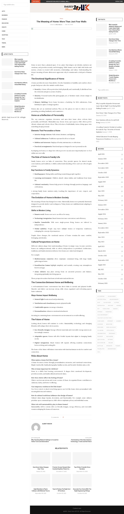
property (100, 336)
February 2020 (102, 283)
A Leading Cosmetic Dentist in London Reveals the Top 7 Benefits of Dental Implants (21, 97)
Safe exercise (101, 342)
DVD (98, 308)
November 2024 (103, 209)
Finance (4, 19)
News (3, 47)
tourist (117, 345)
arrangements (113, 299)
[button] (42, 1)
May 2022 (101, 274)
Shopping (5, 35)
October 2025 (102, 172)
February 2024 (102, 219)
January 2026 (102, 159)
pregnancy (112, 333)
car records (107, 302)
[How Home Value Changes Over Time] (7, 74)
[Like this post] (64, 417)
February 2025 (102, 200)
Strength (109, 345)
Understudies (112, 349)
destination (101, 305)
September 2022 (103, 260)
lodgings (100, 324)
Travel (4, 43)
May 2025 (101, 196)
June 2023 (101, 237)
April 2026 (101, 154)
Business (5, 15)
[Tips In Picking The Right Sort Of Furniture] (61, 480)
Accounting (100, 296)
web (98, 352)
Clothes (116, 302)
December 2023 (103, 228)
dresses (118, 305)
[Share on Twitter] (68, 417)
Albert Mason (58, 24)
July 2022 (101, 269)
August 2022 (102, 265)
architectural (101, 299)
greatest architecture (104, 318)
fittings (99, 311)
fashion (115, 308)
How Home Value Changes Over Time (20, 72)
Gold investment (102, 315)
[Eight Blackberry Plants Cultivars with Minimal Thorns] (40, 480)
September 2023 (103, 232)
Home (3, 31)
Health (4, 27)
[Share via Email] (71, 417)
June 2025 (101, 191)
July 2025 (101, 186)
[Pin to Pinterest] (70, 417)
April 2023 (101, 246)
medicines (100, 327)
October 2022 (102, 255)
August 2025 (102, 182)
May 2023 (101, 242)
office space (110, 330)
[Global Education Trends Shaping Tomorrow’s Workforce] (7, 109)
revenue (110, 339)
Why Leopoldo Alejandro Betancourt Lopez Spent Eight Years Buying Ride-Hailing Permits (21, 63)
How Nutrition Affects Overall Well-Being (21, 83)
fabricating (106, 308)
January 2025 (102, 205)
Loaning (118, 321)
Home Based (100, 321)
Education (5, 23)
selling (110, 342)
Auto (3, 11)
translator (100, 349)
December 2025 (103, 163)
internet (110, 321)
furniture (108, 311)
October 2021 (102, 279)
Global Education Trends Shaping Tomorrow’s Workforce (20, 109)
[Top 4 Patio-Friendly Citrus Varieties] (82, 458)
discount (110, 305)
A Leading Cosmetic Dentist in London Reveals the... (62, 1)
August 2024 (102, 214)
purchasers (109, 336)
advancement (112, 296)
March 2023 (102, 251)
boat (98, 302)
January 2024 (102, 223)
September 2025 (103, 177)
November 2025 (103, 168)
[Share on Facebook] (66, 417)
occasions (100, 330)
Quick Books (100, 339)
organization (101, 333)
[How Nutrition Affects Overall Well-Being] (7, 85)
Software (100, 345)
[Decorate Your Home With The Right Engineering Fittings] (82, 480)
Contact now (119, 1)
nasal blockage (111, 327)
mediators (109, 324)
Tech (3, 39)
